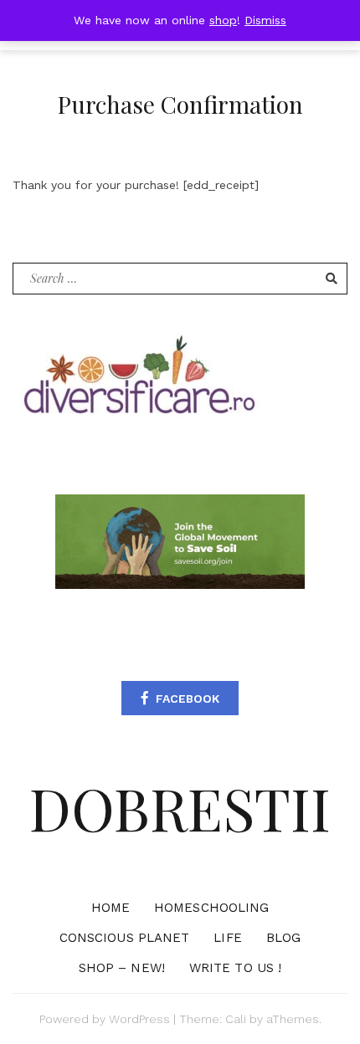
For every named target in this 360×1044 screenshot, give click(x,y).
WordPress (139, 1019)
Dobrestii (180, 807)
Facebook (187, 698)
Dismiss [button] (265, 20)
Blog (283, 937)
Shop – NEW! (122, 967)
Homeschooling (211, 907)
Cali (235, 1019)
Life (227, 937)
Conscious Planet (124, 937)
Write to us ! (235, 967)
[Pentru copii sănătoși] (138, 380)
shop (223, 20)
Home (110, 907)
